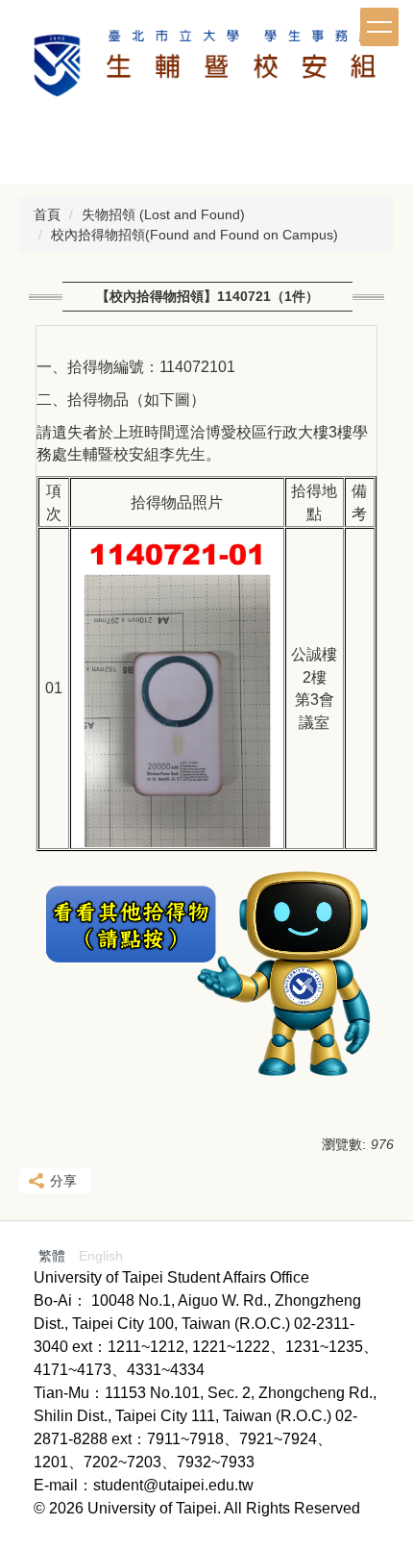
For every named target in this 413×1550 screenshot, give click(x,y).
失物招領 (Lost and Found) (163, 214)
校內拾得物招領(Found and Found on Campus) (194, 234)
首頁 (47, 214)
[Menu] (379, 27)
